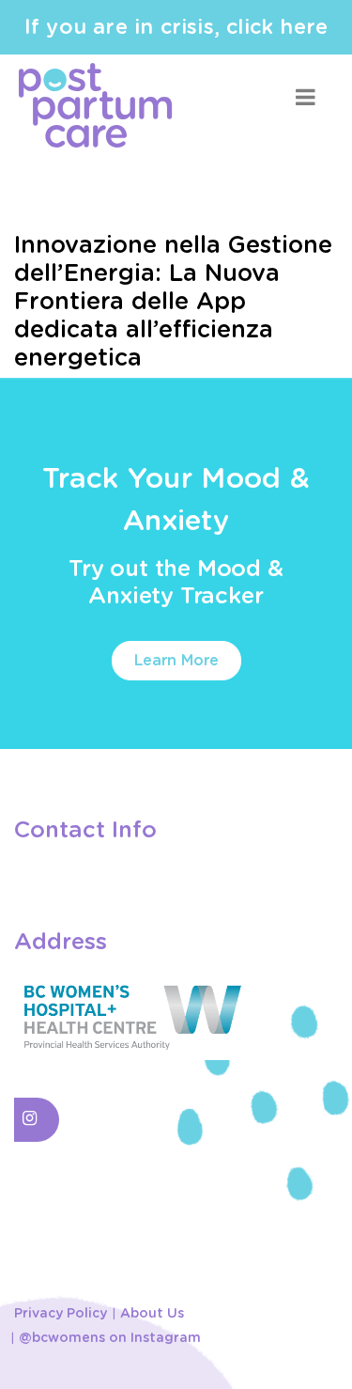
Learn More (176, 660)
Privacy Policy (60, 1313)
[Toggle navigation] (305, 97)
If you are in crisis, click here (176, 27)
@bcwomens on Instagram (110, 1338)
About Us (152, 1313)
